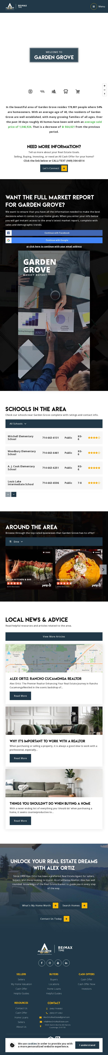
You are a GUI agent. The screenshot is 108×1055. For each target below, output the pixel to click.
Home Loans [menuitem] (54, 988)
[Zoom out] (105, 90)
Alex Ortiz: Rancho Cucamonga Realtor (45, 679)
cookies (32, 1043)
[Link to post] (54, 658)
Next (103, 569)
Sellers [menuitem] (21, 979)
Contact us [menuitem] (21, 1008)
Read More (20, 695)
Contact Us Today (51, 918)
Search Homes (71, 905)
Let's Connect (51, 168)
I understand (87, 1045)
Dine (16, 541)
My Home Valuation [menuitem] (21, 984)
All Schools (16, 423)
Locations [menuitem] (54, 984)
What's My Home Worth (36, 905)
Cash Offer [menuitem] (21, 988)
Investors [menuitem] (87, 988)
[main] (54, 422)
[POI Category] (30, 91)
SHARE (47, 552)
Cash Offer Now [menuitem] (86, 984)
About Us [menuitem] (21, 1026)
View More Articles (54, 636)
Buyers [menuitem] (54, 979)
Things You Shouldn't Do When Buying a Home (50, 803)
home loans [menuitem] (21, 1017)
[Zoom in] (105, 86)
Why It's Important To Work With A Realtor (47, 741)
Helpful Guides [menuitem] (21, 993)
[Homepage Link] (15, 6)
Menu (101, 6)
